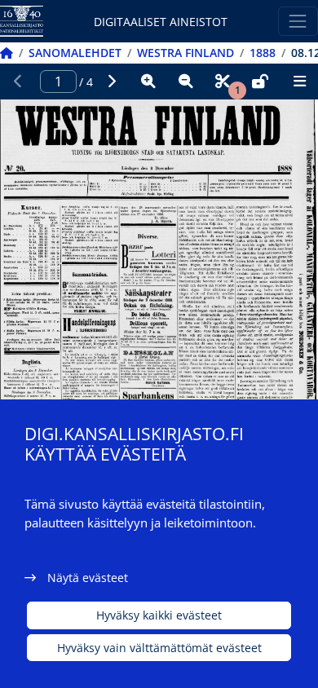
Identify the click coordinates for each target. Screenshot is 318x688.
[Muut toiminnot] (299, 81)
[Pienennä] (186, 81)
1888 (263, 52)
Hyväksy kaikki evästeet (159, 615)
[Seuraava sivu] (111, 81)
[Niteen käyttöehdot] (260, 81)
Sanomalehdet (75, 52)
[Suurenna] (148, 81)
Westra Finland (185, 52)
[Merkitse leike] (222, 81)
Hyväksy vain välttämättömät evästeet (159, 647)
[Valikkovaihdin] (298, 21)
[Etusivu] (6, 52)
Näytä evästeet (87, 577)
